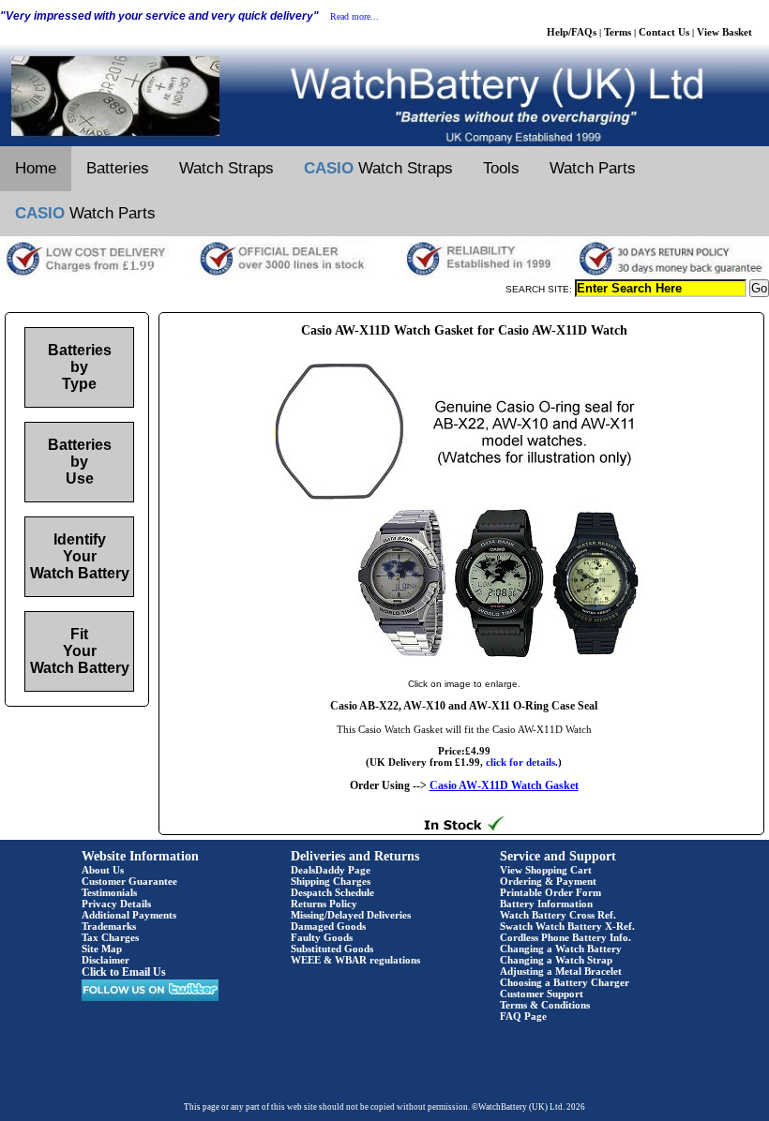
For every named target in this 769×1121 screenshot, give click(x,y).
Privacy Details (116, 903)
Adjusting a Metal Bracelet (561, 971)
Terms (617, 31)
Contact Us (664, 31)
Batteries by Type (80, 367)
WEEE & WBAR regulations (355, 959)
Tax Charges (110, 937)
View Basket (724, 31)
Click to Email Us (124, 972)
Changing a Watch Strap (556, 959)
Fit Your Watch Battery (79, 651)
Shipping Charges (330, 881)
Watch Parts (593, 168)
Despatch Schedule (332, 892)
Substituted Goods (332, 948)
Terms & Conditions (545, 1004)
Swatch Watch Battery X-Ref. (567, 926)
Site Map (102, 948)
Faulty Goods (322, 937)
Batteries (117, 168)
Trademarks (109, 926)
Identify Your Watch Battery (79, 556)
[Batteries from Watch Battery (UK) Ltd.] (384, 142)
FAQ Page (523, 1016)
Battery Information (546, 903)
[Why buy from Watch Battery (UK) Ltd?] (384, 275)
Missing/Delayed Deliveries (351, 914)
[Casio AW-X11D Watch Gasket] (464, 664)
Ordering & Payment (548, 881)
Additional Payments (129, 914)
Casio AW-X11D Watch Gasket (504, 785)
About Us (103, 869)
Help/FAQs (571, 31)
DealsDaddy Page (330, 869)
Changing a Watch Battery (561, 948)
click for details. (522, 762)
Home (35, 168)
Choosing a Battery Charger (564, 982)
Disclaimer (105, 959)
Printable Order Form (550, 892)
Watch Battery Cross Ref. (558, 914)
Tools (501, 168)
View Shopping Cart (546, 869)
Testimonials (109, 892)
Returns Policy (324, 903)
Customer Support (541, 993)
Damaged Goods (328, 926)
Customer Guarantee (129, 881)
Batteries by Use (80, 461)
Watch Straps (226, 168)
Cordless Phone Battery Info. (565, 937)
